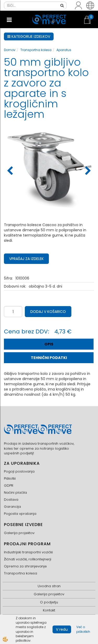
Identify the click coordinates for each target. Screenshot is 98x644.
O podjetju (49, 602)
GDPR (8, 485)
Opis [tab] (48, 344)
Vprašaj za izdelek (26, 258)
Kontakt (49, 610)
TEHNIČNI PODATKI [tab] (49, 357)
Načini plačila (15, 492)
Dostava (11, 499)
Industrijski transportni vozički (28, 552)
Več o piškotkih (83, 629)
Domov (9, 50)
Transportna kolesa (35, 50)
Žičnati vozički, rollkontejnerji (27, 559)
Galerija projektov (19, 532)
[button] (87, 171)
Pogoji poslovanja (19, 471)
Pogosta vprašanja (20, 513)
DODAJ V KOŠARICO (48, 311)
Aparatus (63, 50)
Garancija (12, 506)
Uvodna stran (49, 586)
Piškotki (10, 478)
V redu (62, 629)
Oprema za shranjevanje (25, 566)
